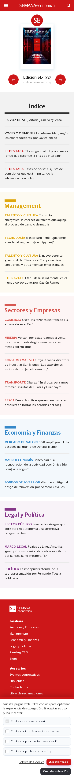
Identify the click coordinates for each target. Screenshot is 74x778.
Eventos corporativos (24, 674)
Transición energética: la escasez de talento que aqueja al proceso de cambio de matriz (36, 220)
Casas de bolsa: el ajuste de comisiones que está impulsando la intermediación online (34, 174)
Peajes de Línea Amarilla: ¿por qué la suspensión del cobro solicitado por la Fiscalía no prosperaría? (35, 551)
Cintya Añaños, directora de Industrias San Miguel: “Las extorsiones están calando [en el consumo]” (37, 365)
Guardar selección (55, 771)
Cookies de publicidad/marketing (31, 751)
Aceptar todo (58, 762)
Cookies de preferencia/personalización (35, 741)
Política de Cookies (31, 762)
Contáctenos (18, 687)
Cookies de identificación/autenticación (35, 731)
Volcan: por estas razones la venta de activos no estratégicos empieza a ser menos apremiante (35, 342)
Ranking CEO (18, 652)
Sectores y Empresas (24, 627)
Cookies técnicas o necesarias (29, 721)
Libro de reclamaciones (26, 693)
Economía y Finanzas (24, 639)
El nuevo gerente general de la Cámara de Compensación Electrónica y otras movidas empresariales (34, 260)
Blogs (13, 658)
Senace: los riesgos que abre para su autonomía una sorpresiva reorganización (35, 529)
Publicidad (16, 680)
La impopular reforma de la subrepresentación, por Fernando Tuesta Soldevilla (33, 574)
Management (18, 633)
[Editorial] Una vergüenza (44, 120)
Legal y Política (20, 646)
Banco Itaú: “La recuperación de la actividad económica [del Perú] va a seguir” (36, 465)
